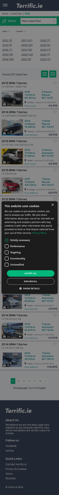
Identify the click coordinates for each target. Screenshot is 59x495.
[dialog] (29, 247)
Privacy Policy (39, 233)
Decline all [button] (30, 281)
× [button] (52, 205)
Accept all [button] (31, 273)
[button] (29, 288)
